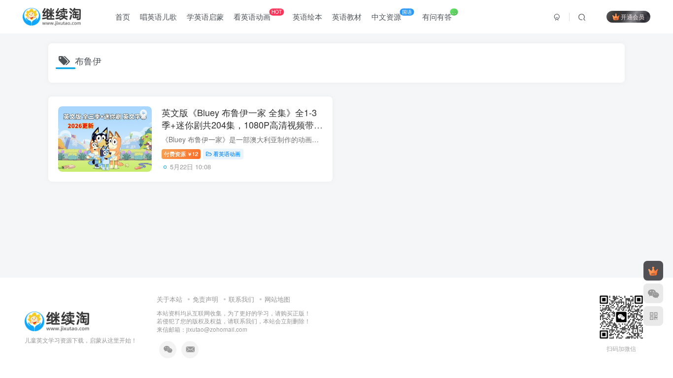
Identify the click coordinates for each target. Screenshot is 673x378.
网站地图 (277, 299)
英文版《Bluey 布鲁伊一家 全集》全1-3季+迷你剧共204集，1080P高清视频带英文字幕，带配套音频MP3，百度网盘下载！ (242, 131)
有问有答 (439, 15)
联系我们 (241, 299)
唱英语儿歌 (158, 16)
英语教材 (347, 16)
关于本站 (169, 299)
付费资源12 (181, 154)
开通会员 (632, 16)
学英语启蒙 (205, 16)
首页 (122, 16)
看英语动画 (258, 15)
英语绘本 (307, 16)
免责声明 (205, 299)
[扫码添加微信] (653, 293)
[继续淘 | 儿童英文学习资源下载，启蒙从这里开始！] (57, 320)
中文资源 (391, 15)
